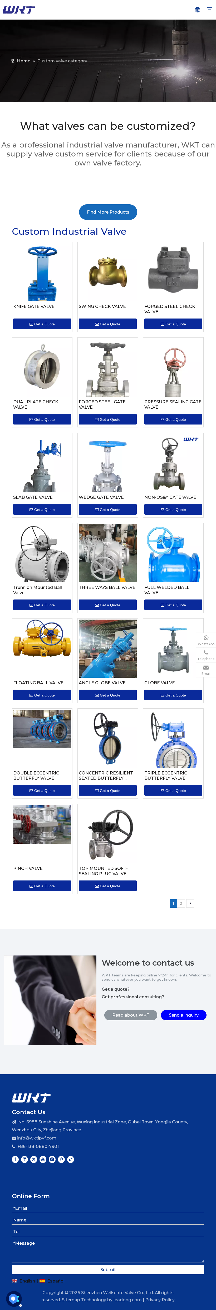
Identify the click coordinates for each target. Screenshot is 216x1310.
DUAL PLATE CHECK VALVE (35, 404)
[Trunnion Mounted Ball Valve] (42, 558)
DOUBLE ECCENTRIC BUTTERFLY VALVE (36, 776)
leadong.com (128, 1299)
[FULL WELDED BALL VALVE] (173, 556)
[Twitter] (33, 1159)
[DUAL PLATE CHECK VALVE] (42, 367)
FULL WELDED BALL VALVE (166, 590)
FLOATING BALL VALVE (38, 682)
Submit (108, 1269)
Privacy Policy (160, 1299)
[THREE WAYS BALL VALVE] (108, 552)
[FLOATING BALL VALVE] (42, 638)
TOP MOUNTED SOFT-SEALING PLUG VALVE (103, 871)
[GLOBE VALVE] (173, 648)
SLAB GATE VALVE (33, 497)
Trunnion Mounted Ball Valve (37, 590)
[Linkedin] (24, 1159)
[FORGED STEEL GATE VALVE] (108, 378)
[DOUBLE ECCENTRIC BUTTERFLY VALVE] (42, 728)
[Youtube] (43, 1159)
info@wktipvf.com (36, 1138)
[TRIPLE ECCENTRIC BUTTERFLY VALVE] (173, 746)
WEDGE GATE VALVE (101, 497)
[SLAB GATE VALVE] (42, 477)
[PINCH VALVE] (42, 824)
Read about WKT (130, 1015)
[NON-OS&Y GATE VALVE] (173, 462)
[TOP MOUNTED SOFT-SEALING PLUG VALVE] (108, 833)
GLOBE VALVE (159, 682)
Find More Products (108, 212)
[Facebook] (15, 1159)
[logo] (31, 1097)
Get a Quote (44, 324)
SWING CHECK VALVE (102, 306)
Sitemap (71, 1299)
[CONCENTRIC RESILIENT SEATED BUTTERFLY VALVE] (108, 738)
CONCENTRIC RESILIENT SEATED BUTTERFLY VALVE (106, 776)
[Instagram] (52, 1159)
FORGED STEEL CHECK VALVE (169, 309)
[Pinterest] (61, 1159)
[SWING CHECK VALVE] (108, 271)
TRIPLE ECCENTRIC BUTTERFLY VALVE (165, 776)
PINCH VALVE (28, 868)
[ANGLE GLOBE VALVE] (108, 658)
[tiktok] (70, 1159)
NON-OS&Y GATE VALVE (170, 497)
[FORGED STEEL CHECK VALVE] (173, 269)
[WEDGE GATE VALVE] (108, 477)
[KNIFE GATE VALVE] (42, 285)
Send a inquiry (184, 1015)
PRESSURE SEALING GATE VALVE (173, 404)
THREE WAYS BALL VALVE (107, 587)
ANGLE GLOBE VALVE (102, 682)
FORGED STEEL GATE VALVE (102, 404)
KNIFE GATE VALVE (34, 306)
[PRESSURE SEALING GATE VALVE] (173, 381)
